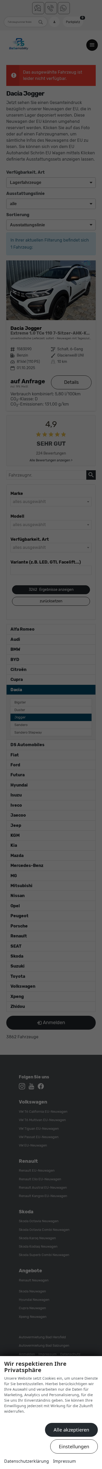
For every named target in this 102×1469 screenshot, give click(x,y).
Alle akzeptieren (71, 1430)
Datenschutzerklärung (26, 1461)
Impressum (64, 1461)
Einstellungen (74, 1446)
